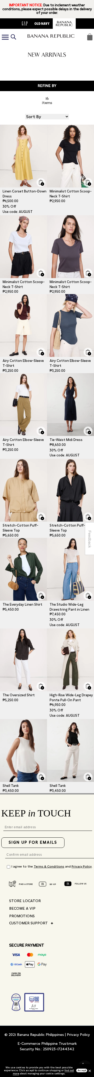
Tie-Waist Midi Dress (66, 440)
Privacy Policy (82, 866)
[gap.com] (24, 23)
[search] (13, 37)
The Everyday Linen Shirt (22, 604)
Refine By (47, 86)
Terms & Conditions (49, 866)
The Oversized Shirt (19, 695)
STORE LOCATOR (25, 901)
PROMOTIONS (22, 916)
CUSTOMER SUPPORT (28, 923)
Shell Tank (11, 786)
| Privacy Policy (77, 1034)
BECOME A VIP (22, 908)
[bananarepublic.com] (64, 23)
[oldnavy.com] (42, 23)
